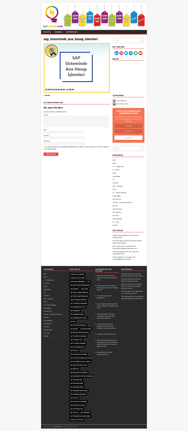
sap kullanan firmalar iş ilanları (81, 358)
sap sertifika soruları (77, 405)
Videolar (115, 225)
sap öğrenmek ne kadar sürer (80, 416)
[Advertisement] (128, 75)
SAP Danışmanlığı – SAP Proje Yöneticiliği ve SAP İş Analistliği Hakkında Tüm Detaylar (105, 316)
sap (88, 281)
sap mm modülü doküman (78, 372)
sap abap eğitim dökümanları (80, 285)
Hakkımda (58, 32)
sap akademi (74, 289)
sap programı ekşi (76, 380)
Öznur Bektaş (120, 101)
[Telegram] (131, 53)
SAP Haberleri (117, 212)
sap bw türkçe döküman (78, 300)
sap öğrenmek (85, 412)
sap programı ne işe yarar (79, 390)
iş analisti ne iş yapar (77, 278)
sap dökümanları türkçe (78, 318)
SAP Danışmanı (117, 209)
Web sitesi (47, 141)
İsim (45, 130)
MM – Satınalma (118, 186)
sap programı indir (76, 383)
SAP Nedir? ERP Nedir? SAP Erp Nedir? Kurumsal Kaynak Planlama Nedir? (107, 278)
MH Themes (58, 426)
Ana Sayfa (47, 32)
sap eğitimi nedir (85, 329)
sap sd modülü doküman (78, 401)
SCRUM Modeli (117, 219)
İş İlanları (115, 183)
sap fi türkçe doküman (78, 343)
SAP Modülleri (71, 32)
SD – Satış (116, 222)
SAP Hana (116, 215)
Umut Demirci (120, 104)
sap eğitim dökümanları (78, 325)
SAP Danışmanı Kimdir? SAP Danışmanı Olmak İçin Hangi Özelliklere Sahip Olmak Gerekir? (106, 326)
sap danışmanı (75, 311)
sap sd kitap (74, 398)
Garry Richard (133, 293)
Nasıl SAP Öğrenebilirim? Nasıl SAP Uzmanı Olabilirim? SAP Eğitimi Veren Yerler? (107, 306)
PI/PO (114, 189)
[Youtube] (140, 53)
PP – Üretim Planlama (119, 193)
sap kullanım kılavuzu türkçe (80, 361)
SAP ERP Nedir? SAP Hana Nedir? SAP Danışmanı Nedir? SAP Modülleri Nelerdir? (107, 288)
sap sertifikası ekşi (76, 409)
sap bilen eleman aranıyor (79, 292)
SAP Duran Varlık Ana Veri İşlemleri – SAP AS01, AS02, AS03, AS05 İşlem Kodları (132, 286)
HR (113, 179)
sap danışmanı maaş (77, 314)
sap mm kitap (74, 369)
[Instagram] (121, 53)
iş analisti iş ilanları (77, 274)
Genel (114, 173)
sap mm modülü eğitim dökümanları (82, 376)
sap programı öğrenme (78, 394)
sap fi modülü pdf (76, 340)
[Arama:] (128, 40)
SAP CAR (115, 206)
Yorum (46, 115)
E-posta (46, 135)
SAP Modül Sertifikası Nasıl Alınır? (106, 334)
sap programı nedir (76, 387)
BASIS (114, 163)
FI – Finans (116, 170)
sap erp (72, 321)
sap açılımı (84, 289)
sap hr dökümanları (77, 347)
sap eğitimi (74, 329)
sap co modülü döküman (78, 303)
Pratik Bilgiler (117, 196)
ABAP (114, 160)
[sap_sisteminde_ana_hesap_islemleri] (77, 91)
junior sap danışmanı (77, 281)
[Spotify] (136, 53)
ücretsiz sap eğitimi (77, 420)
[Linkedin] (116, 53)
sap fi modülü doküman (78, 336)
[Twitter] (126, 53)
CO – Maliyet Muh (118, 166)
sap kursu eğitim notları (78, 365)
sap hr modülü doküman (78, 354)
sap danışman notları (77, 307)
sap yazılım (74, 412)
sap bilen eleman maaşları (79, 296)
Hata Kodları (116, 176)
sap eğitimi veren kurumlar (79, 332)
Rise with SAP (117, 199)
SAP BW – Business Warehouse (123, 202)
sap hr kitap (74, 351)
